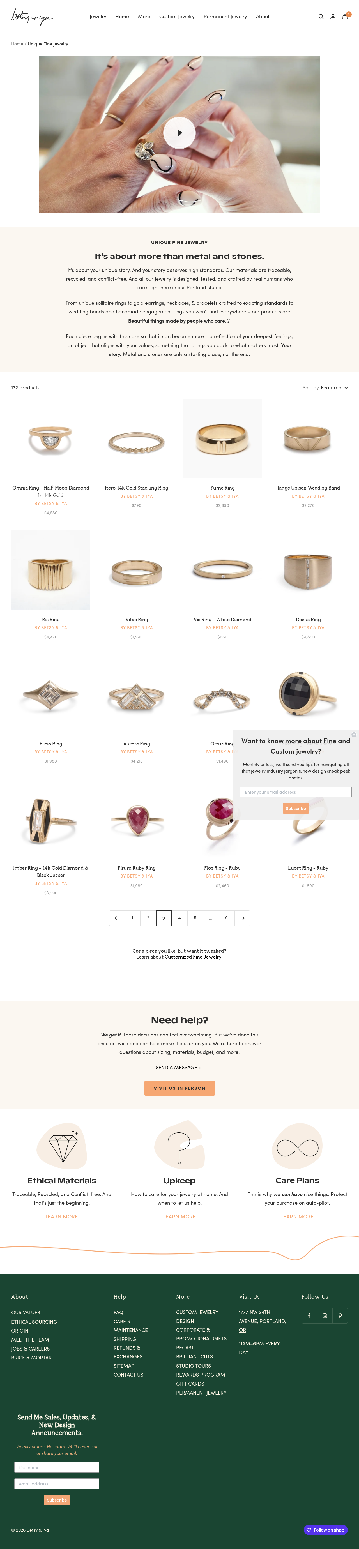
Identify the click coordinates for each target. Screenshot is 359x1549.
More (144, 16)
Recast (185, 1347)
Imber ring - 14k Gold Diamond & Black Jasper (51, 872)
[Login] (332, 16)
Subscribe (57, 1500)
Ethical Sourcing (34, 1321)
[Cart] (345, 16)
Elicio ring (51, 744)
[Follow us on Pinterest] (340, 1315)
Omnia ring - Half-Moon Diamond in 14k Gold (50, 492)
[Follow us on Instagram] (324, 1315)
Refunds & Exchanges (128, 1352)
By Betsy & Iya (50, 503)
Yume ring (222, 488)
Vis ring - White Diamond (222, 620)
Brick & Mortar (31, 1357)
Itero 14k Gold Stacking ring (136, 488)
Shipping (125, 1339)
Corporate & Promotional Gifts (201, 1334)
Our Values (25, 1312)
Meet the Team (30, 1339)
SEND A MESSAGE (176, 1067)
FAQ (118, 1312)
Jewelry (98, 16)
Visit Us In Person (180, 1088)
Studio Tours (193, 1365)
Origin (19, 1330)
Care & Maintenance (131, 1325)
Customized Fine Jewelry (193, 957)
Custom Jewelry (177, 16)
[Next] (242, 918)
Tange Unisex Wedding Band (308, 488)
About (263, 16)
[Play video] (179, 132)
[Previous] (117, 918)
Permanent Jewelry (225, 16)
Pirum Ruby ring (137, 868)
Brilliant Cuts (194, 1356)
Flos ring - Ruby (222, 868)
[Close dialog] (354, 734)
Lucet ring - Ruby (308, 868)
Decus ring (308, 620)
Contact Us (128, 1374)
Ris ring (51, 620)
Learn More (62, 1216)
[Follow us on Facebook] (309, 1315)
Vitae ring (136, 620)
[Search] (321, 16)
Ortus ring (222, 744)
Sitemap (124, 1365)
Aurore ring (136, 744)
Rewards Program (200, 1374)
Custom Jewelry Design (197, 1316)
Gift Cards (190, 1383)
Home (122, 16)
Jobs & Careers (30, 1348)
